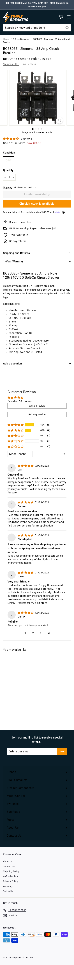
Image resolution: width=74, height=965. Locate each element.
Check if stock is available (37, 203)
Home (6, 39)
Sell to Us (8, 891)
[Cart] (61, 17)
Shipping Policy (11, 871)
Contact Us (9, 866)
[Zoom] (59, 120)
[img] (26, 465)
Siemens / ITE (11, 64)
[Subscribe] (62, 751)
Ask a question (12, 363)
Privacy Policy (10, 881)
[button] (11, 138)
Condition (9, 152)
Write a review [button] (37, 405)
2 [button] (33, 633)
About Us (8, 861)
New (8, 159)
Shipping (7, 187)
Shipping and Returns (16, 253)
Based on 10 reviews (20, 401)
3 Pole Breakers (21, 39)
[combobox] (37, 27)
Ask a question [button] (37, 414)
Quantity (8, 170)
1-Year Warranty (13, 261)
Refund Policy (10, 876)
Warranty (8, 886)
